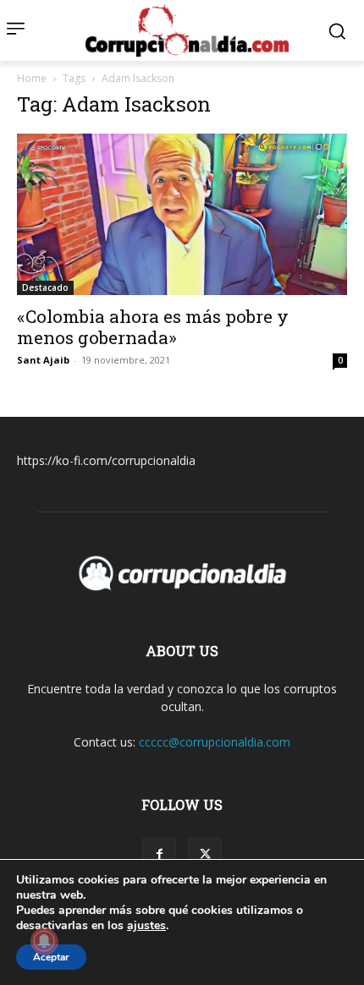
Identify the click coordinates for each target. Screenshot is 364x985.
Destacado (45, 287)
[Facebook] (159, 855)
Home (32, 78)
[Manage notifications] (44, 941)
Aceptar (51, 957)
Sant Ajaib (43, 359)
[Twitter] (205, 855)
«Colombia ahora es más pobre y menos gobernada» (153, 326)
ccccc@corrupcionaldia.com (214, 742)
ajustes (146, 925)
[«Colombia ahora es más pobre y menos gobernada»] (182, 214)
